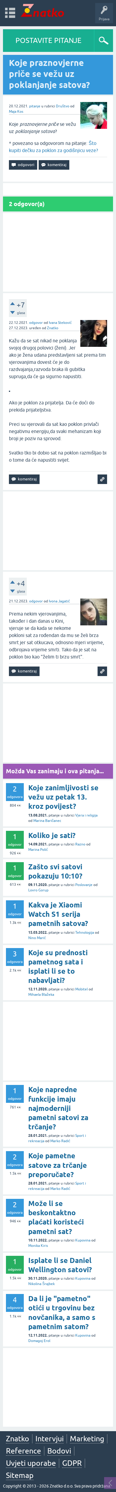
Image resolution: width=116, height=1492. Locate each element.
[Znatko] (42, 10)
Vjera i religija (86, 815)
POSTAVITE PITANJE (48, 40)
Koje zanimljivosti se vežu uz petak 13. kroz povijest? (63, 797)
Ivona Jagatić (59, 601)
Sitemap (20, 1475)
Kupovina (82, 1240)
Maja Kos (16, 111)
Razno (80, 844)
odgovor (36, 323)
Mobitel (81, 989)
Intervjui (49, 1438)
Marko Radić (60, 1141)
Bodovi (59, 1451)
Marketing (87, 1438)
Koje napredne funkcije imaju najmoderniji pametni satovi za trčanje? (58, 1108)
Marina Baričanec (47, 821)
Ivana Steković (60, 323)
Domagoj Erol (39, 1341)
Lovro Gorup (38, 890)
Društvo (62, 106)
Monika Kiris (38, 1246)
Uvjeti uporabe (31, 1463)
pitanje (34, 106)
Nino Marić (37, 938)
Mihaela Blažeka (41, 994)
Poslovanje (84, 885)
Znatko (52, 328)
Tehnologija (84, 932)
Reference (23, 1451)
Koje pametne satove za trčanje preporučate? (57, 1165)
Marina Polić (38, 850)
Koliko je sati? (52, 835)
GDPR (72, 1463)
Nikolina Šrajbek (41, 1284)
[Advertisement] (58, 252)
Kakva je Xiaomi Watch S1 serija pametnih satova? (58, 914)
